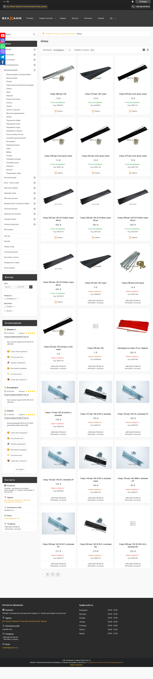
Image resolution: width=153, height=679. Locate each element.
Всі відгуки (20, 469)
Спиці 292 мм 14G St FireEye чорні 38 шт (58, 219)
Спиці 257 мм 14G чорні (95, 283)
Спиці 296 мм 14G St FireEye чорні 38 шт (58, 283)
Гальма (9, 156)
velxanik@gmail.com (12, 518)
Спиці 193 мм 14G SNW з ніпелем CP (133, 479)
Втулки (9, 81)
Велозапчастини (68, 34)
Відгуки (7, 241)
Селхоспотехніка (10, 209)
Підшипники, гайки (13, 173)
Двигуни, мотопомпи (12, 214)
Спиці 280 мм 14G (58, 94)
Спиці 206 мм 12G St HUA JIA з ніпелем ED (133, 545)
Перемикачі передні (14, 131)
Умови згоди (9, 247)
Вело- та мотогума (11, 183)
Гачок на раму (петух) (14, 134)
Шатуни (9, 170)
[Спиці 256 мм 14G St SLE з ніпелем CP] (58, 523)
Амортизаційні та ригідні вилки (18, 74)
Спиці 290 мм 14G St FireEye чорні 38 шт (95, 219)
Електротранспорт (11, 224)
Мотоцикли (8, 229)
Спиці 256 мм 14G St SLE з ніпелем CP (58, 545)
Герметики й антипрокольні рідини (20, 85)
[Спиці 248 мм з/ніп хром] (132, 261)
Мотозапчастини (11, 198)
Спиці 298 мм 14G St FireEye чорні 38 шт (132, 219)
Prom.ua (88, 660)
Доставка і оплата (11, 257)
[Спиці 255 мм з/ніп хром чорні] (132, 73)
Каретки (9, 96)
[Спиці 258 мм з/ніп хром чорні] (58, 135)
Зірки (8, 92)
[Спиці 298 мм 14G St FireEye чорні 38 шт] (132, 197)
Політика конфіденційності (114, 662)
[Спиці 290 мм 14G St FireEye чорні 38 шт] (95, 197)
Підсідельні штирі (13, 124)
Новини (101, 18)
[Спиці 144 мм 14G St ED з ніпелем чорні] (95, 457)
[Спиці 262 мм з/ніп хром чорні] (95, 135)
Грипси (9, 88)
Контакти (88, 18)
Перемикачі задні (13, 127)
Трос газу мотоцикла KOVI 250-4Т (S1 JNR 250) (20, 343)
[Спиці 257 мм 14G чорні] (95, 261)
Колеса (9, 103)
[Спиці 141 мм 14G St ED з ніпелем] (95, 392)
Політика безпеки (11, 252)
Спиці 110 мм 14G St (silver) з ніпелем (58, 413)
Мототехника (9, 60)
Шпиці (8, 152)
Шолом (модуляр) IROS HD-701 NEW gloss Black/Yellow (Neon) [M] (20, 424)
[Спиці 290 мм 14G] (95, 326)
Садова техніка (10, 219)
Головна (29, 18)
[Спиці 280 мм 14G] (58, 73)
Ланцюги (10, 166)
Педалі (9, 106)
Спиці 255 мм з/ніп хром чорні (133, 94)
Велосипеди (9, 55)
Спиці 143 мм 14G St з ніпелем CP (132, 414)
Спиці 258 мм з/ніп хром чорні (58, 156)
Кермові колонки (13, 145)
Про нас (75, 18)
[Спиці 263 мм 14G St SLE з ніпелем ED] (95, 523)
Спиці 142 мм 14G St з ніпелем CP (58, 480)
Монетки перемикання (15, 113)
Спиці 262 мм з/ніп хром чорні (95, 156)
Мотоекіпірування (11, 65)
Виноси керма (11, 78)
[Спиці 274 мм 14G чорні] (95, 73)
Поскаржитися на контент (95, 662)
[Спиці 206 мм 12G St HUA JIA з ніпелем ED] (132, 523)
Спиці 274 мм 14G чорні (95, 94)
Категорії (7, 49)
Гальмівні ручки (12, 163)
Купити (60, 111)
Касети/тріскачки (13, 99)
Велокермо (10, 141)
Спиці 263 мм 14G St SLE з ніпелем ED (95, 545)
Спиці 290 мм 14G (95, 348)
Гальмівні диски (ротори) (16, 138)
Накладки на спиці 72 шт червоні (133, 348)
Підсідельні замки (13, 120)
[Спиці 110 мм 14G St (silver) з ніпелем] (58, 392)
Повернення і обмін (11, 263)
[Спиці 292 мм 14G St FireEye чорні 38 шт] (58, 197)
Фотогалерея (9, 268)
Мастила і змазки (11, 188)
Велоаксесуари (10, 177)
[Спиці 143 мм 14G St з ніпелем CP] (132, 392)
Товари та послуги (53, 34)
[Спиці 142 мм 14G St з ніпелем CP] (58, 457)
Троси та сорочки (13, 110)
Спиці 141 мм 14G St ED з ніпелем (95, 414)
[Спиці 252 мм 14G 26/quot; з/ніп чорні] (58, 326)
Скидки (63, 18)
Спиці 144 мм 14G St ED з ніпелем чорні (95, 479)
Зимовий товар (10, 193)
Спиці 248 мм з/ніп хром (133, 283)
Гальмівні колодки (13, 159)
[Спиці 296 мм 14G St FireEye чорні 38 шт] (58, 261)
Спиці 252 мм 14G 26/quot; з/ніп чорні (58, 348)
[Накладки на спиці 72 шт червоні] (132, 326)
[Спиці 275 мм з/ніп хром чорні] (132, 135)
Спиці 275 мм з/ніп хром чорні (133, 156)
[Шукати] (34, 34)
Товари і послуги (46, 18)
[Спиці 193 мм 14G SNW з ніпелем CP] (132, 457)
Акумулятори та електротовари (16, 203)
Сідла (8, 148)
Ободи (8, 117)
